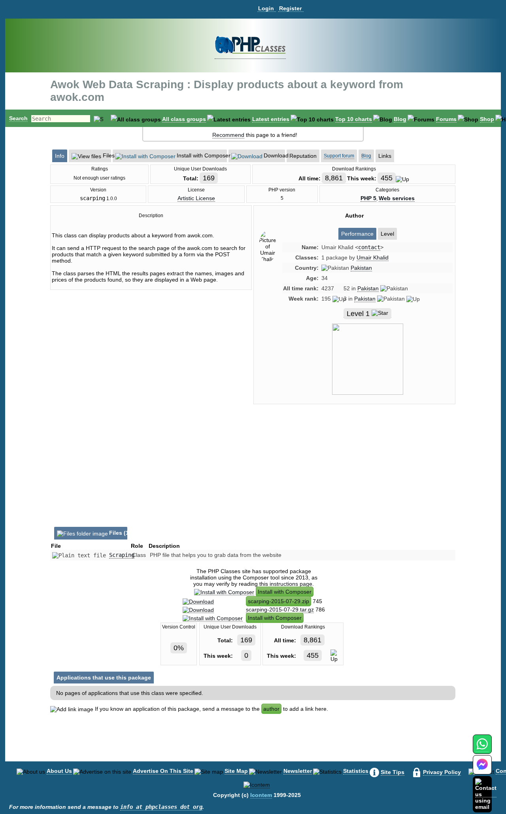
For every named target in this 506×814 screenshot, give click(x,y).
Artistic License (196, 198)
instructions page (291, 584)
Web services (397, 198)
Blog (400, 119)
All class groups (184, 119)
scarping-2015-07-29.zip (278, 601)
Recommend (228, 135)
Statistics (355, 771)
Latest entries (270, 119)
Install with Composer (285, 592)
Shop (487, 119)
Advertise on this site (163, 771)
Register (290, 8)
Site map (236, 771)
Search (18, 118)
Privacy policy (442, 772)
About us (59, 771)
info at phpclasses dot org (161, 807)
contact (369, 247)
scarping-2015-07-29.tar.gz (280, 609)
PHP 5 (368, 198)
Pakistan (361, 268)
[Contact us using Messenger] (482, 769)
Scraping (121, 555)
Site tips (392, 772)
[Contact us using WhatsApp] (482, 748)
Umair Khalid (373, 257)
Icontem (261, 795)
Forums (446, 119)
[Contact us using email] (486, 794)
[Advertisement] (354, 477)
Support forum (339, 156)
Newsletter (297, 771)
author (271, 709)
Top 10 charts (353, 119)
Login (266, 8)
